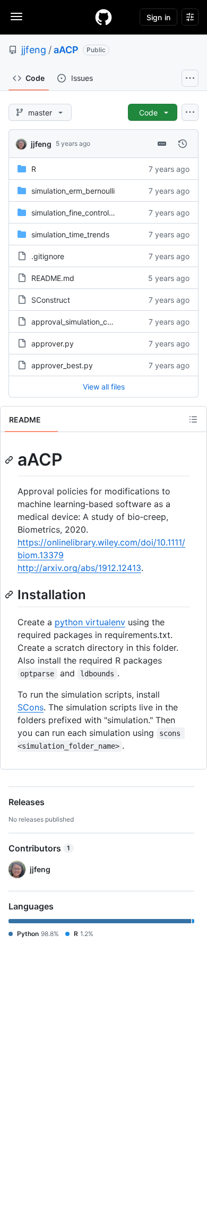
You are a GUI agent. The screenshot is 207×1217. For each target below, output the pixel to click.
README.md (52, 278)
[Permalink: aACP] (10, 459)
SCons (31, 707)
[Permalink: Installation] (10, 594)
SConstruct (50, 299)
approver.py (52, 343)
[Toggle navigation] (16, 16)
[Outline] (193, 419)
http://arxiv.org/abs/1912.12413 (79, 567)
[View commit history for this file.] (183, 143)
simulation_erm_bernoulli (73, 190)
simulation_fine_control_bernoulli (86, 212)
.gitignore (47, 256)
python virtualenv (90, 622)
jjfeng (33, 49)
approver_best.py (62, 365)
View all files (104, 386)
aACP (66, 49)
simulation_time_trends (70, 234)
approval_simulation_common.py (87, 321)
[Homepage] (103, 17)
